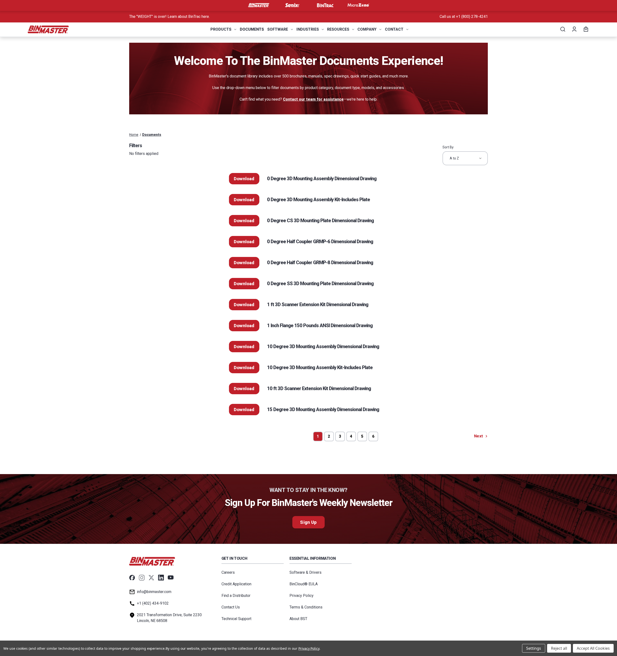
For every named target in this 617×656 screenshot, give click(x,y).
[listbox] (465, 158)
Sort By (448, 147)
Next (479, 436)
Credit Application (236, 584)
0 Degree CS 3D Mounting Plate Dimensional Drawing (320, 220)
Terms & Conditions (305, 607)
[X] (151, 577)
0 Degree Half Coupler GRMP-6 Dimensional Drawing (320, 241)
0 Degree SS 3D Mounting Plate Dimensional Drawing (320, 283)
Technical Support (236, 618)
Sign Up (308, 522)
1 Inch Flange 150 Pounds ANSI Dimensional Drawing (320, 325)
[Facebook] (132, 577)
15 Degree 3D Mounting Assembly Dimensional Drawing (323, 409)
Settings (533, 648)
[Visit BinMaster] (258, 5)
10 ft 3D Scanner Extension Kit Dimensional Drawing (319, 388)
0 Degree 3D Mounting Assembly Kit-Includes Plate (318, 199)
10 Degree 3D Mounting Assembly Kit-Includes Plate (320, 367)
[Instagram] (142, 577)
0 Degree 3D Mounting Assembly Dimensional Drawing (321, 178)
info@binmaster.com (154, 591)
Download (244, 178)
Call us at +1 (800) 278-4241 (464, 16)
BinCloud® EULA (303, 584)
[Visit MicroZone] (358, 5)
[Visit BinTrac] (325, 5)
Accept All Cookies (593, 648)
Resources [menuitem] (338, 29)
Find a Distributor (235, 595)
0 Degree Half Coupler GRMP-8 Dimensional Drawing (320, 262)
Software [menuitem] (277, 29)
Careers (228, 572)
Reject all (559, 648)
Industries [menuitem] (307, 29)
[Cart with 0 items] (585, 29)
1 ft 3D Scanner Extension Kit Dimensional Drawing (317, 304)
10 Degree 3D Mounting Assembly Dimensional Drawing (323, 346)
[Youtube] (171, 577)
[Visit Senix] (292, 5)
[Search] (562, 29)
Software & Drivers (305, 572)
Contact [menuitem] (394, 29)
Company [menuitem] (366, 29)
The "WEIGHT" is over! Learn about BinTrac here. (169, 16)
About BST (298, 618)
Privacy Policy (301, 595)
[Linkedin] (161, 577)
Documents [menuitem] (252, 29)
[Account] (574, 29)
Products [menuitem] (220, 29)
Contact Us (230, 607)
